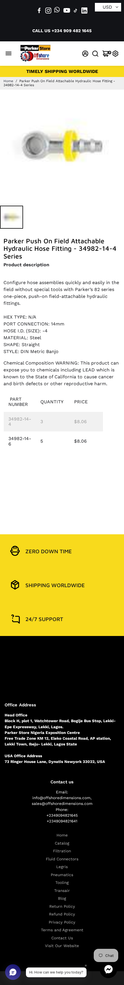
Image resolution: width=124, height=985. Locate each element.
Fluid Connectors (62, 859)
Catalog (62, 843)
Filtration (62, 851)
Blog (62, 898)
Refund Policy (62, 914)
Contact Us (62, 938)
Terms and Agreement (62, 930)
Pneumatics (62, 875)
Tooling (62, 882)
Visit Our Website (62, 946)
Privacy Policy (62, 922)
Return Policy (62, 906)
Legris (62, 867)
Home (8, 81)
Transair (62, 890)
